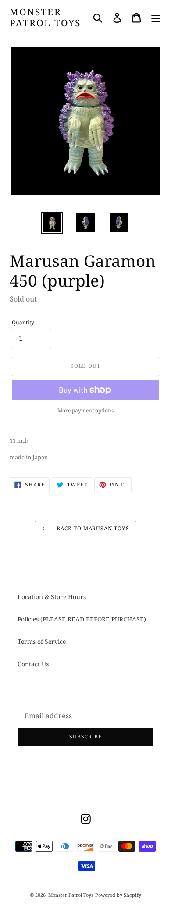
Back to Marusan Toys (92, 528)
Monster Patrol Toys (45, 17)
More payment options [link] (85, 410)
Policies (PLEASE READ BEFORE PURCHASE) (82, 619)
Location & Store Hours (52, 597)
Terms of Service (42, 641)
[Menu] (155, 17)
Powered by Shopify (118, 894)
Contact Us (33, 664)
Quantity (23, 322)
